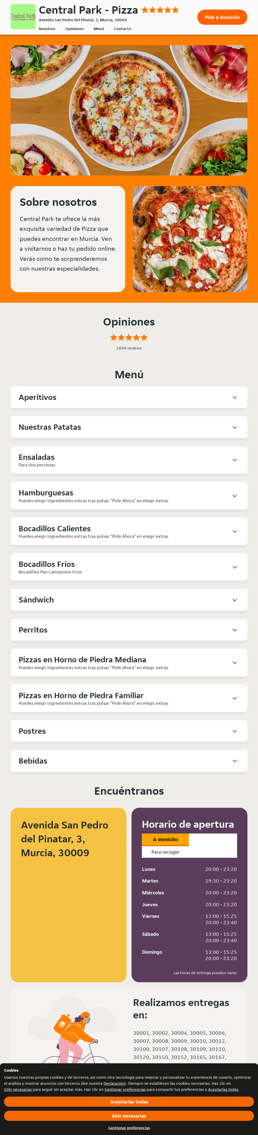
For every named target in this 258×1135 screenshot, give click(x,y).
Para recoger (165, 852)
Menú (99, 28)
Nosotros (47, 28)
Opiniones (74, 28)
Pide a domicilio (222, 17)
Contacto (122, 28)
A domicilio (165, 839)
